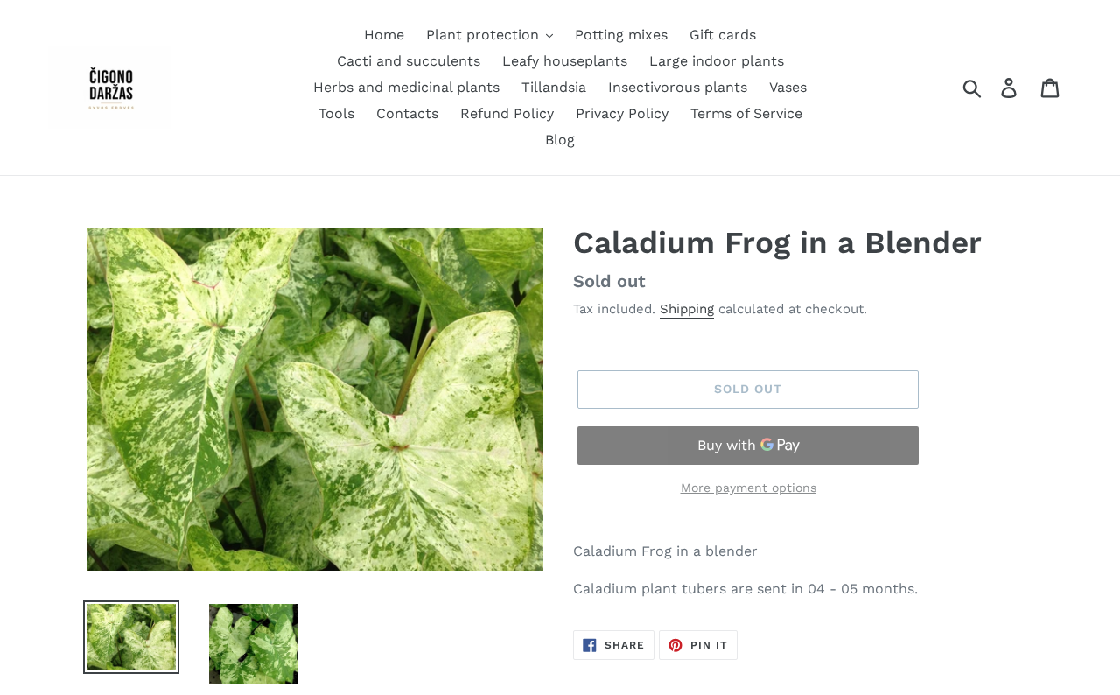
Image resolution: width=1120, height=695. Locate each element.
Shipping (687, 309)
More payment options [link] (748, 488)
